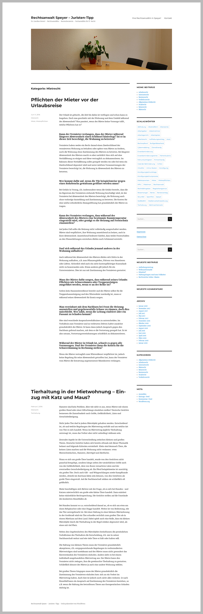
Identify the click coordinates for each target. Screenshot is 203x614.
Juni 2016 (142, 333)
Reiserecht (143, 107)
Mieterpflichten (42, 121)
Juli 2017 (142, 313)
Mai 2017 (142, 316)
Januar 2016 (143, 343)
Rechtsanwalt (158, 184)
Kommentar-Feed (145, 399)
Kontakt (168, 18)
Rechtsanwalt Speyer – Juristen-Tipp (62, 18)
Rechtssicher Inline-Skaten (149, 277)
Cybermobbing (143, 147)
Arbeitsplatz (155, 135)
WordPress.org (144, 402)
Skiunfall (141, 197)
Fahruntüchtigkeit (145, 160)
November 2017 (144, 309)
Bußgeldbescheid (157, 143)
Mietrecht (34, 118)
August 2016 (143, 328)
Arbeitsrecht (143, 92)
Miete (33, 121)
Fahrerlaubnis (165, 156)
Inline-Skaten (151, 168)
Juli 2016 (142, 331)
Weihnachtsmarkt (156, 205)
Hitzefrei (141, 168)
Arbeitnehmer (154, 131)
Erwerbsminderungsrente (148, 156)
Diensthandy (157, 147)
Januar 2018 (143, 306)
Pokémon (147, 184)
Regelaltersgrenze (160, 188)
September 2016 (145, 326)
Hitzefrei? (142, 272)
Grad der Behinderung (146, 164)
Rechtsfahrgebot (144, 188)
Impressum (141, 232)
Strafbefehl (142, 201)
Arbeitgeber (142, 131)
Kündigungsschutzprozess (148, 176)
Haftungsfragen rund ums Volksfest (152, 275)
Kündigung (163, 168)
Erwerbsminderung (145, 151)
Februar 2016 (143, 341)
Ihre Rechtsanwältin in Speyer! (146, 18)
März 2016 (142, 338)
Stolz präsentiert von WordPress (73, 604)
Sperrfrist (150, 197)
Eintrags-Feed (144, 397)
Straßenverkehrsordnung (158, 201)
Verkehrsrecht (144, 100)
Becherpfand (143, 143)
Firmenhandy (159, 160)
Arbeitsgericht (143, 135)
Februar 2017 (143, 318)
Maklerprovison (143, 180)
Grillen (159, 164)
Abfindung (142, 127)
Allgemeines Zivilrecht (147, 102)
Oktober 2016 (144, 323)
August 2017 (143, 311)
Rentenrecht (143, 97)
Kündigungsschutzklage (147, 172)
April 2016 (142, 336)
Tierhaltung (35, 413)
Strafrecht (142, 105)
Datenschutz (141, 237)
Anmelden (142, 394)
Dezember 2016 (144, 321)
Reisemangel (143, 193)
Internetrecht (144, 95)
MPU (139, 184)
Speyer (158, 197)
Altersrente (164, 127)
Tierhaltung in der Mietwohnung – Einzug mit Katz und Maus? (78, 394)
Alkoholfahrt (153, 127)
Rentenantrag (162, 193)
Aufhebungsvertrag (156, 139)
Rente (152, 193)
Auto (168, 139)
